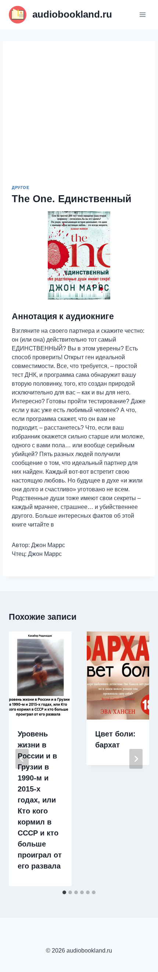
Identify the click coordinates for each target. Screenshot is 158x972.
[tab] (64, 892)
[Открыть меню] (142, 14)
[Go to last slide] (22, 759)
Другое (20, 187)
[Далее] (136, 759)
